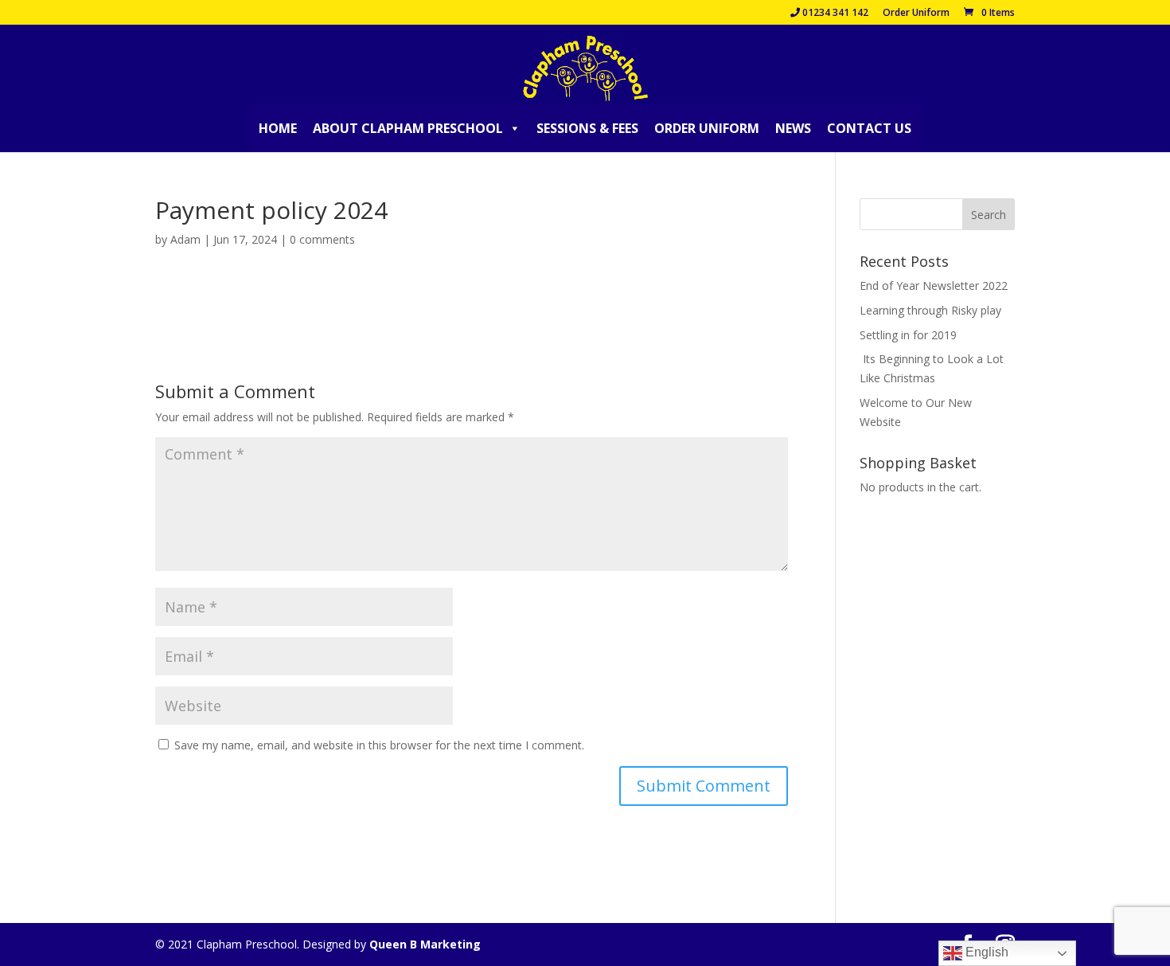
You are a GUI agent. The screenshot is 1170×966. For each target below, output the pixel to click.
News (793, 128)
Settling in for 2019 (908, 334)
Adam (185, 239)
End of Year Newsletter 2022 (934, 285)
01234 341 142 (834, 13)
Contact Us (869, 128)
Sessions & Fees (587, 128)
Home (278, 128)
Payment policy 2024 (209, 299)
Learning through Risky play (930, 310)
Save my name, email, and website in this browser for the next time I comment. (379, 745)
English (985, 952)
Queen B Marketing (425, 944)
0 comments (322, 239)
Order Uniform (916, 13)
